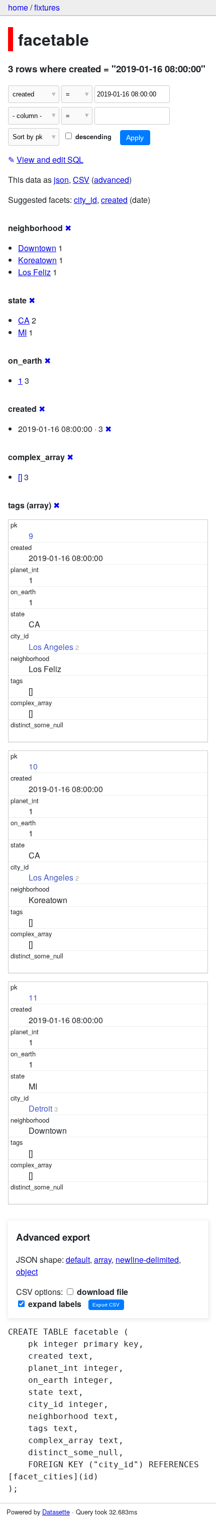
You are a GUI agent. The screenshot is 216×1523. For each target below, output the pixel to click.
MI (22, 332)
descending (92, 136)
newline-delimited (147, 1259)
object (27, 1271)
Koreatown (37, 260)
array (103, 1259)
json (61, 179)
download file (101, 1291)
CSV (81, 179)
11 (33, 997)
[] (20, 477)
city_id (85, 199)
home (18, 7)
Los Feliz (34, 272)
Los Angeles (51, 646)
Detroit (40, 1108)
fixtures (47, 7)
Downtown (37, 248)
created (114, 199)
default (78, 1259)
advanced (111, 179)
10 (33, 766)
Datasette (56, 1511)
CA (24, 320)
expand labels (53, 1304)
